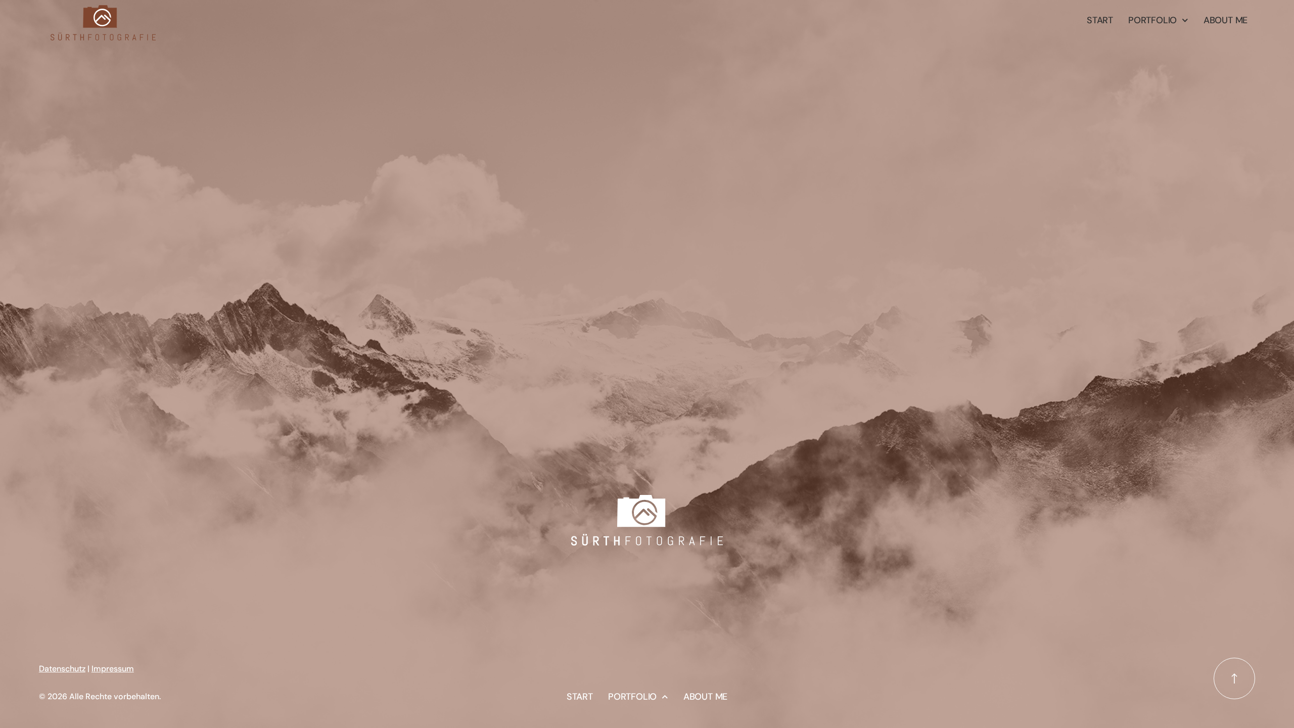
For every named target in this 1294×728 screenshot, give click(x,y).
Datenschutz (62, 668)
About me (1225, 20)
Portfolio (1152, 20)
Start (1100, 20)
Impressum (112, 668)
